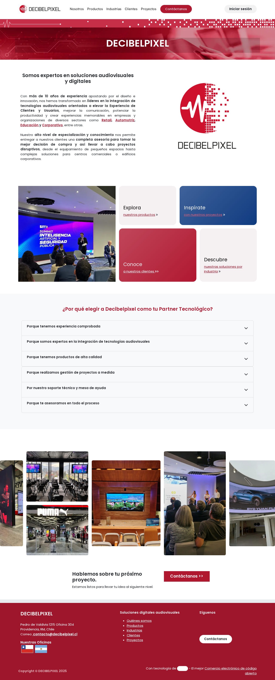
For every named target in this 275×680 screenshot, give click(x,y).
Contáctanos (176, 9)
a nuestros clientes (139, 271)
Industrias (134, 630)
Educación (29, 125)
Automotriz (124, 120)
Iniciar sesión (240, 9)
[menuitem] (77, 9)
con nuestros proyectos (203, 214)
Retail (107, 120)
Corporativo (52, 125)
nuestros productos (139, 214)
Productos (135, 625)
